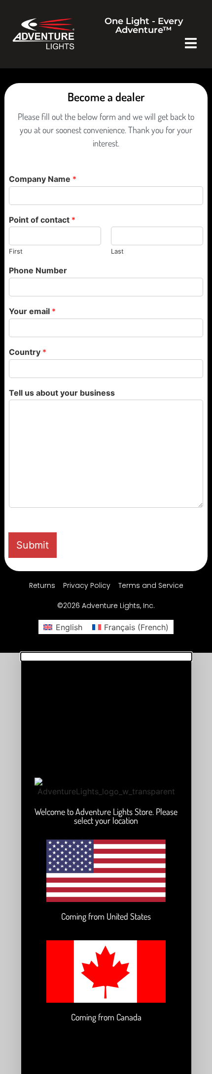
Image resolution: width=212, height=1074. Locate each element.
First (16, 251)
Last (117, 251)
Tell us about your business (62, 393)
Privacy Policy (86, 585)
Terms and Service (150, 585)
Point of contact (42, 220)
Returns (42, 585)
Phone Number (38, 270)
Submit (32, 545)
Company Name (42, 179)
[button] (191, 43)
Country (27, 352)
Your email (32, 311)
